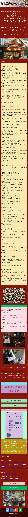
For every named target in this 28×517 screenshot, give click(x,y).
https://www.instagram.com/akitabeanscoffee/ (12, 462)
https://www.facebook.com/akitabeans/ (11, 458)
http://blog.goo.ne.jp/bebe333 (8, 474)
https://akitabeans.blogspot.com (9, 479)
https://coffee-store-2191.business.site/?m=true (12, 467)
